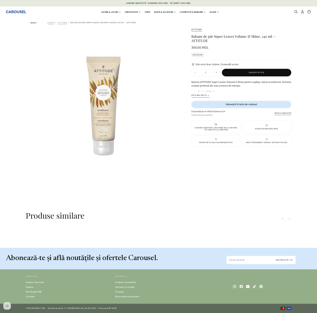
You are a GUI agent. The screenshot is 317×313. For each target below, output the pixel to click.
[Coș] (309, 11)
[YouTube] (248, 287)
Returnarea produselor (127, 296)
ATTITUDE (196, 29)
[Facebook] (241, 287)
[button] (296, 11)
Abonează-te (284, 260)
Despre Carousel (35, 282)
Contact (30, 296)
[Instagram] (235, 287)
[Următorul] (289, 219)
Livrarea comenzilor (125, 282)
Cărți (147, 12)
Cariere (30, 287)
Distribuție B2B (33, 291)
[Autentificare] (302, 11)
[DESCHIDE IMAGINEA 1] (175, 178)
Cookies (119, 291)
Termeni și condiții (125, 287)
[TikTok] (254, 287)
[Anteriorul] (283, 219)
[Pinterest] (261, 287)
